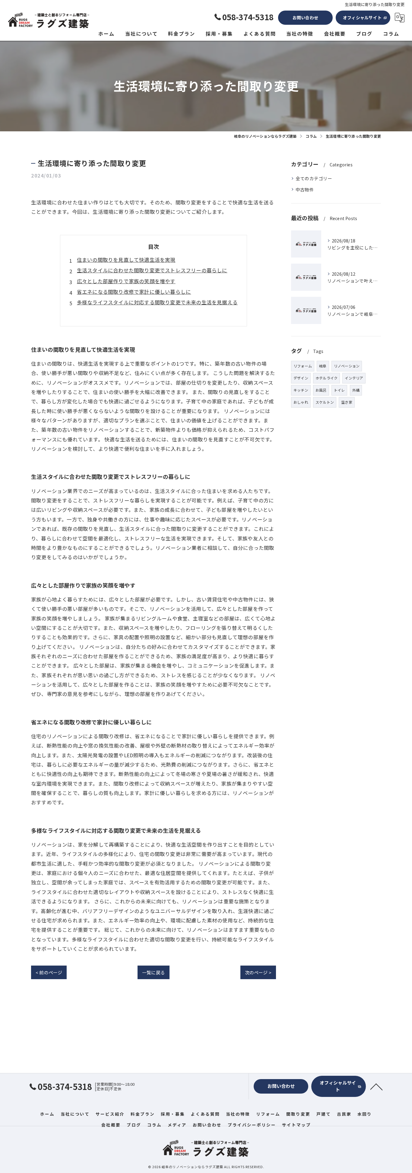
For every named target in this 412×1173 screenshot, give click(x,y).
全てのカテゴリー (314, 178)
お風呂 (321, 390)
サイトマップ (296, 1125)
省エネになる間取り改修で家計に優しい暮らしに (134, 291)
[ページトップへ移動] (376, 1086)
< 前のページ (49, 972)
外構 (356, 390)
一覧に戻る (153, 972)
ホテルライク (326, 377)
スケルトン (324, 402)
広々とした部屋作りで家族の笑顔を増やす (126, 281)
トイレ (339, 390)
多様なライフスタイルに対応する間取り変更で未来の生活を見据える (157, 302)
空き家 (346, 402)
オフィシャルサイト (362, 17)
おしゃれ (300, 402)
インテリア (354, 377)
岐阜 (322, 365)
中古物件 (305, 189)
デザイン (300, 377)
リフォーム (302, 365)
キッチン (300, 390)
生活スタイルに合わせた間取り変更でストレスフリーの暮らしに (152, 270)
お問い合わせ (305, 17)
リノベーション (347, 365)
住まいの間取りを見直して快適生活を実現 (126, 259)
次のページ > (258, 972)
